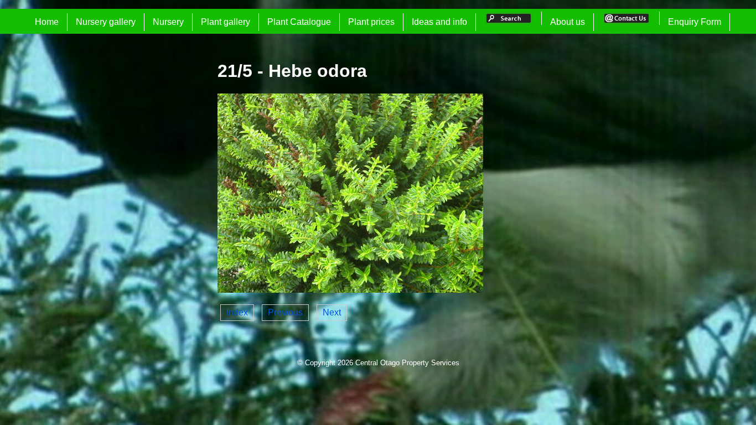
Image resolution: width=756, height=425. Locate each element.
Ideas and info (439, 22)
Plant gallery (225, 22)
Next (332, 312)
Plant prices (371, 22)
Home (47, 22)
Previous (285, 312)
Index (237, 312)
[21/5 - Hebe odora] (350, 289)
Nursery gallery (106, 22)
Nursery (168, 22)
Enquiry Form (694, 22)
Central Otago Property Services (407, 363)
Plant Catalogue (299, 22)
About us (567, 22)
